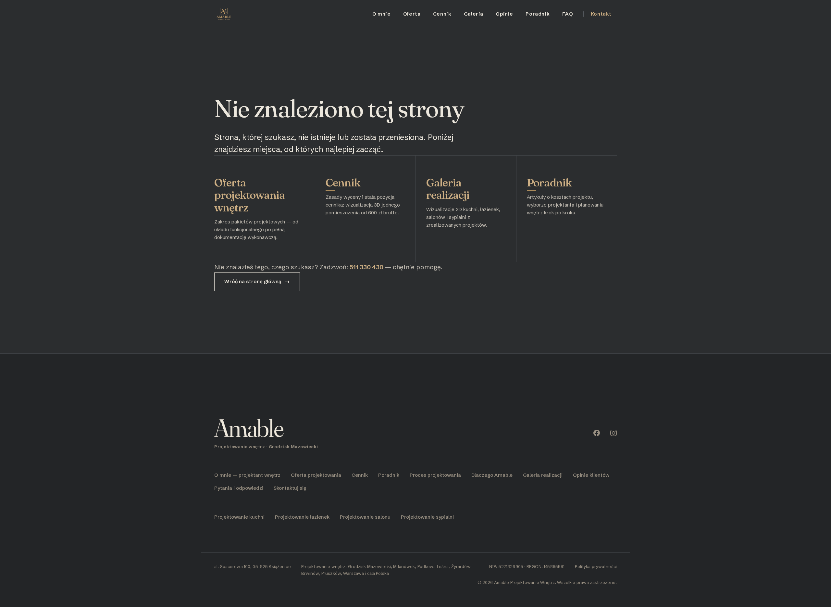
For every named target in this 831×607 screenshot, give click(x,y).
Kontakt (601, 14)
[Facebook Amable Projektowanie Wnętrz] (596, 433)
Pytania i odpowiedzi (238, 488)
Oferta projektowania (316, 475)
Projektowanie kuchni (239, 517)
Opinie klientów (591, 475)
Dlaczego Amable (492, 475)
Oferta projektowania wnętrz (249, 195)
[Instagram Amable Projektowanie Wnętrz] (613, 433)
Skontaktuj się (290, 488)
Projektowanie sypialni (427, 517)
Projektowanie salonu (365, 517)
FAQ (567, 14)
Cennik (442, 14)
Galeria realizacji (448, 189)
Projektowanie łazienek (302, 517)
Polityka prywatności (596, 566)
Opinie (504, 14)
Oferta (412, 14)
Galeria (473, 14)
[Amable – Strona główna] (223, 14)
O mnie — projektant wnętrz (247, 475)
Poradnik (538, 14)
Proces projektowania (435, 475)
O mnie (381, 14)
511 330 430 (366, 267)
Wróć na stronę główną (257, 281)
